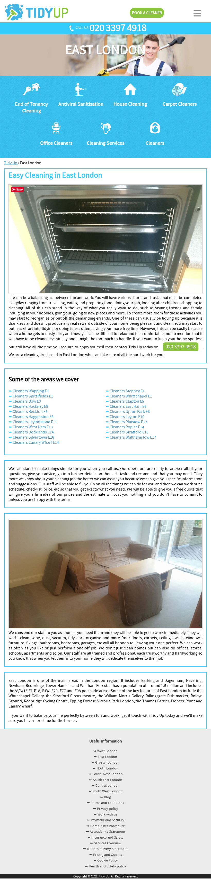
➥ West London (105, 751)
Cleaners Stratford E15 (129, 432)
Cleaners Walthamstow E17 (133, 437)
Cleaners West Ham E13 (33, 427)
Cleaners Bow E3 (27, 401)
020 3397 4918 (118, 28)
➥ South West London (106, 774)
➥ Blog (105, 797)
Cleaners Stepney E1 (127, 391)
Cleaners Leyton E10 (127, 416)
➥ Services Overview (105, 843)
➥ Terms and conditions (105, 803)
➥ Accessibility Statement (105, 831)
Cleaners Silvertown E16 (33, 437)
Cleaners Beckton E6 (30, 411)
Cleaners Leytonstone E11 (35, 421)
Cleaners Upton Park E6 (130, 411)
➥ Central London (106, 785)
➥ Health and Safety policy (105, 866)
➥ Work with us (105, 814)
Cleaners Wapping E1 (31, 391)
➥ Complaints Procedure (105, 826)
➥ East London (105, 757)
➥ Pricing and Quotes (105, 855)
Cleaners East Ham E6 (128, 406)
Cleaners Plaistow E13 (128, 421)
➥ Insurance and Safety (105, 837)
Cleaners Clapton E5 (127, 401)
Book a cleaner (147, 12)
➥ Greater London (105, 762)
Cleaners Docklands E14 (33, 432)
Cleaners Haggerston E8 (33, 416)
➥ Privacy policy (105, 808)
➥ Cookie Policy (105, 860)
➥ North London (105, 768)
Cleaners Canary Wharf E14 (36, 442)
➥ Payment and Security (105, 820)
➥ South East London (105, 780)
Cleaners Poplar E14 (127, 427)
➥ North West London (105, 791)
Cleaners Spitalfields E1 (33, 396)
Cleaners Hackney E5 (30, 406)
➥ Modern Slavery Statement (105, 849)
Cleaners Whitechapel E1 (131, 396)
